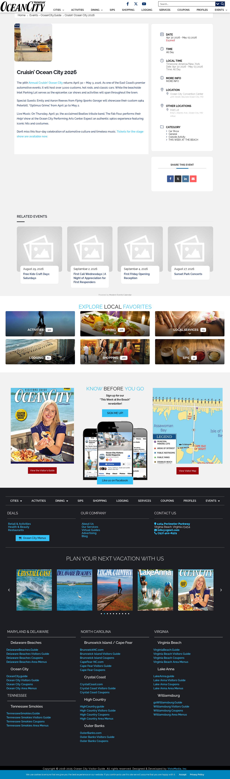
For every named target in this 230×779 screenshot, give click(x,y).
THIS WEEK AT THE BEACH (183, 139)
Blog (85, 536)
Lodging (146, 10)
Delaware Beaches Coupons (24, 657)
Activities (77, 10)
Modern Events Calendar (120, 295)
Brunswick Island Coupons (97, 657)
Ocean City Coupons (19, 684)
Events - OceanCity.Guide (45, 15)
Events (219, 10)
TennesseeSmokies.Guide (23, 713)
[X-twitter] (136, 4)
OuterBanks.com (91, 733)
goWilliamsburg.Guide (167, 702)
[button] (9, 590)
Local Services (185, 330)
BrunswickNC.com (92, 649)
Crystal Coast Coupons (94, 692)
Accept (182, 774)
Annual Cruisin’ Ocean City (46, 82)
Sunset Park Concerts (188, 274)
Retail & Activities (19, 523)
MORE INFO (172, 81)
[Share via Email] (193, 178)
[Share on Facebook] (170, 178)
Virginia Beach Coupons (168, 657)
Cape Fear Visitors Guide (95, 666)
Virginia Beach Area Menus (170, 662)
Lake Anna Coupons (166, 684)
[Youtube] (144, 4)
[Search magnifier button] (222, 4)
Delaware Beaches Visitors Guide (27, 653)
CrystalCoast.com (91, 684)
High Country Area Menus (96, 718)
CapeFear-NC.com (92, 662)
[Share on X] (178, 178)
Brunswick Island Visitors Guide (100, 653)
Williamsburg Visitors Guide (171, 706)
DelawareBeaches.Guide (22, 649)
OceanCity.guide (17, 676)
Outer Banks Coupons (94, 741)
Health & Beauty (18, 526)
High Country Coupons (94, 714)
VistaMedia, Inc (177, 768)
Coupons (183, 10)
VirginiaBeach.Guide (166, 649)
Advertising (89, 533)
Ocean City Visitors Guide (22, 680)
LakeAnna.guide (163, 676)
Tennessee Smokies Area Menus (27, 725)
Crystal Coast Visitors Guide (98, 688)
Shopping (128, 10)
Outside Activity (177, 137)
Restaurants (16, 530)
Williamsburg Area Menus (170, 714)
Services (164, 10)
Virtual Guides (91, 530)
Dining (95, 10)
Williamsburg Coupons (168, 710)
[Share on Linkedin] (185, 178)
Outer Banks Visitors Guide (97, 737)
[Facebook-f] (127, 4)
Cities (57, 10)
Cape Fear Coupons (92, 670)
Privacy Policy (197, 774)
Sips (112, 10)
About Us (88, 523)
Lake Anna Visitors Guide (169, 680)
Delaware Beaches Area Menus (26, 662)
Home (21, 15)
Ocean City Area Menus (21, 688)
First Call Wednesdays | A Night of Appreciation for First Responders (90, 278)
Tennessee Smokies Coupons (25, 721)
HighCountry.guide (92, 706)
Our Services (90, 526)
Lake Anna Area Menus (168, 688)
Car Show (174, 131)
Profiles (202, 10)
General (173, 134)
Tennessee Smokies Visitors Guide (28, 717)
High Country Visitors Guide (98, 710)
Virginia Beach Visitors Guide (172, 653)
